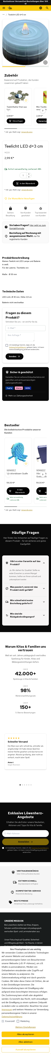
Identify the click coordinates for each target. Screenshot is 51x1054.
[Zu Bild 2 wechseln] (37, 66)
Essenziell (10, 1021)
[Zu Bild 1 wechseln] (13, 66)
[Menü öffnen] (4, 8)
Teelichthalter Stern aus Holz (17, 108)
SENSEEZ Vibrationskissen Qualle (17, 472)
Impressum (7, 1009)
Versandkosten (27, 132)
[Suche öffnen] (47, 8)
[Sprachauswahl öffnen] (40, 8)
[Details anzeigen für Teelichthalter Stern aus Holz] (18, 97)
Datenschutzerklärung (17, 347)
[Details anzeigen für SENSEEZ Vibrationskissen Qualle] (18, 453)
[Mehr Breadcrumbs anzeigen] (3, 14)
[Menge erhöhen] (28, 174)
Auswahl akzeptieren (26, 1049)
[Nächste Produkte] (43, 110)
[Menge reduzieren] (28, 176)
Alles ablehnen (25, 1041)
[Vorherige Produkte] (8, 110)
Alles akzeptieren (25, 1034)
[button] (25, 42)
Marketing (25, 1021)
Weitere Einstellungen (25, 1027)
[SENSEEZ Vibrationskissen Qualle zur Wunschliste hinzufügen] (26, 463)
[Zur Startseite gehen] (10, 8)
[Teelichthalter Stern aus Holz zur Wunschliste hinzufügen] (26, 100)
